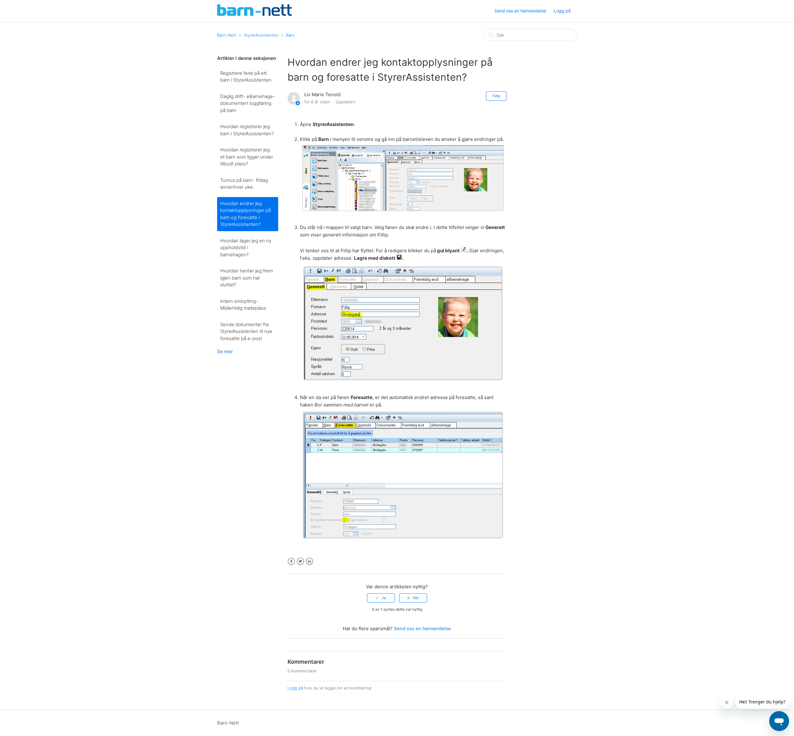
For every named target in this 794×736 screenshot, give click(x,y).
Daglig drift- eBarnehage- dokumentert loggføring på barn (247, 103)
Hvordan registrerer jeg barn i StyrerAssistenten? (247, 130)
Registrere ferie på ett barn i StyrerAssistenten (245, 76)
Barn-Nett (226, 35)
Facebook (291, 561)
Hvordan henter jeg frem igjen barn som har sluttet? (246, 278)
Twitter (300, 561)
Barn (290, 35)
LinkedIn (309, 561)
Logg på (295, 687)
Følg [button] (496, 95)
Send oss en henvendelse (520, 10)
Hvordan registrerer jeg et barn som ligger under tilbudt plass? (246, 157)
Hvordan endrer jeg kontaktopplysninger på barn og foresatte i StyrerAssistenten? (245, 213)
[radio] (381, 598)
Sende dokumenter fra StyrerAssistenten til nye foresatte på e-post (246, 331)
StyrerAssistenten (261, 35)
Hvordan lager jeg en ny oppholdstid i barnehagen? (245, 248)
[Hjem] (254, 14)
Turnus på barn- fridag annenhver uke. (244, 183)
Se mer (225, 351)
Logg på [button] (562, 10)
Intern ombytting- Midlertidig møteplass (243, 304)
